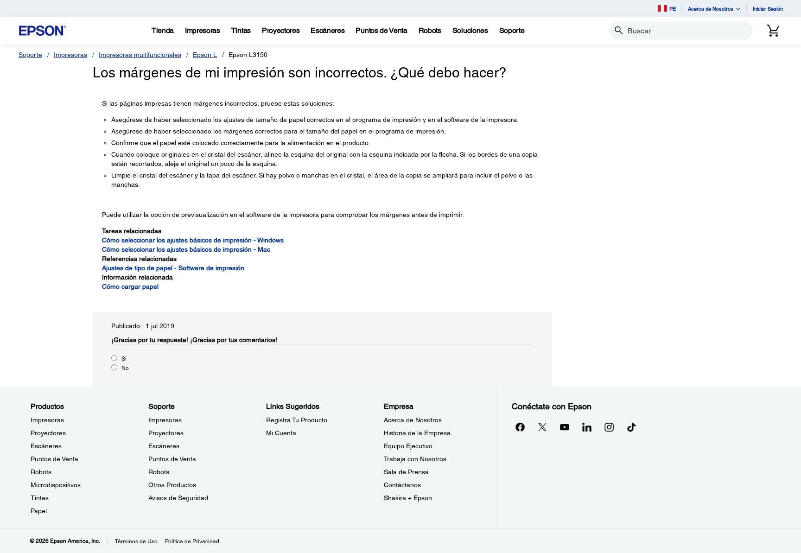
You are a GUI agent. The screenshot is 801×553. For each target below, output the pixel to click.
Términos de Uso (136, 541)
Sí (124, 359)
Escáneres (46, 446)
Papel (39, 511)
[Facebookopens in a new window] (520, 427)
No (125, 368)
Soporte (30, 54)
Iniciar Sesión (768, 9)
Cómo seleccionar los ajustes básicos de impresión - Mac (186, 249)
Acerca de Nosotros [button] (710, 9)
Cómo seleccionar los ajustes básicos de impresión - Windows (193, 240)
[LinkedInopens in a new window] (586, 427)
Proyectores (48, 433)
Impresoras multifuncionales (140, 54)
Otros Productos (172, 485)
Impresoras (70, 54)
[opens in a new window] (631, 427)
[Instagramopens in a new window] (609, 427)
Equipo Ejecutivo (408, 446)
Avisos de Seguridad (178, 498)
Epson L (205, 54)
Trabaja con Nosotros (415, 459)
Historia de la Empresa (417, 433)
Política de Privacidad (192, 541)
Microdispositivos (56, 485)
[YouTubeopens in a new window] (564, 427)
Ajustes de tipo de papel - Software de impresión (173, 268)
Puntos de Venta (54, 459)
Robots (41, 472)
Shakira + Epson (408, 498)
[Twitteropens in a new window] (542, 427)
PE (672, 9)
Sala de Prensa (406, 472)
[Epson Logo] (43, 31)
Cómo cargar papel (130, 286)
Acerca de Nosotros (413, 420)
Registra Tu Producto (296, 420)
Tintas (40, 498)
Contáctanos (402, 485)
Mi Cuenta (281, 433)
